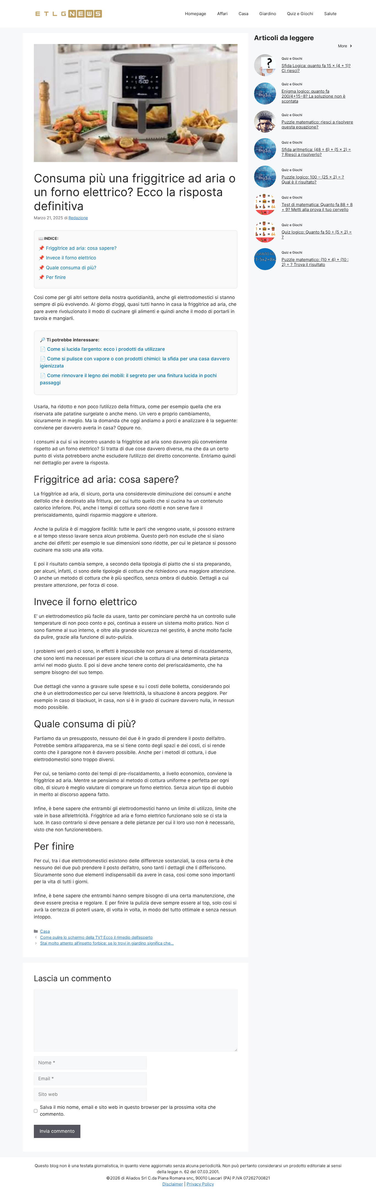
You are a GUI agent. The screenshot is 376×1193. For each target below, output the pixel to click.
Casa (243, 13)
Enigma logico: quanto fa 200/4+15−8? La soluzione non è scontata (313, 96)
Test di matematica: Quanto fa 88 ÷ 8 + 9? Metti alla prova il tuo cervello (317, 207)
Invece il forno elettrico (71, 257)
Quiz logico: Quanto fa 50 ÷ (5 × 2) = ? (317, 234)
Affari (222, 13)
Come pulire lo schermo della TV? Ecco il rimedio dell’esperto (96, 937)
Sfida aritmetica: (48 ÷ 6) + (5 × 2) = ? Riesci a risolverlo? (316, 152)
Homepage (195, 13)
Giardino (267, 13)
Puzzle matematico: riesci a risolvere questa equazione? (317, 124)
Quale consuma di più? (71, 267)
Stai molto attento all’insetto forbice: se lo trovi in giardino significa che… (107, 943)
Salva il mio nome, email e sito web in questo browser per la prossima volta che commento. (128, 1110)
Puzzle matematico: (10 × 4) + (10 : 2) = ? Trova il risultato (315, 262)
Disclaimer (172, 1184)
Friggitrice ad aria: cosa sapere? (81, 248)
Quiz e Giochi (300, 13)
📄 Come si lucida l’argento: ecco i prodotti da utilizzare (102, 349)
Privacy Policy (200, 1184)
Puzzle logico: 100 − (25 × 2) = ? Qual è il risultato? (313, 179)
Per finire (56, 277)
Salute (330, 13)
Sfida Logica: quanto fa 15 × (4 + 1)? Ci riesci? (316, 68)
